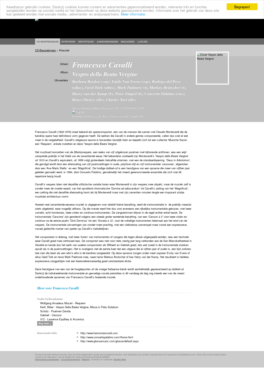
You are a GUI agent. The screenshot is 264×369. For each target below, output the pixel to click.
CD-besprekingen (48, 41)
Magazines (127, 41)
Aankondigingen (107, 41)
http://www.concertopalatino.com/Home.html (106, 337)
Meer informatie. (133, 14)
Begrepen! (242, 6)
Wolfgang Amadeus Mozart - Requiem (63, 303)
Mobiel (85, 359)
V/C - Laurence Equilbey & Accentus (62, 319)
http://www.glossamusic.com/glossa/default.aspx (109, 341)
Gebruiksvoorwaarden (47, 359)
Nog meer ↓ (45, 323)
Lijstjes (142, 41)
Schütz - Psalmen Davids (55, 311)
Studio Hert (120, 359)
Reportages (86, 41)
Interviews (68, 41)
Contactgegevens (70, 359)
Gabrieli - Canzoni (50, 315)
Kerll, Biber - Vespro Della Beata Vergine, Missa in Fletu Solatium (79, 307)
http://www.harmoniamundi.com (99, 333)
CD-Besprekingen (45, 50)
